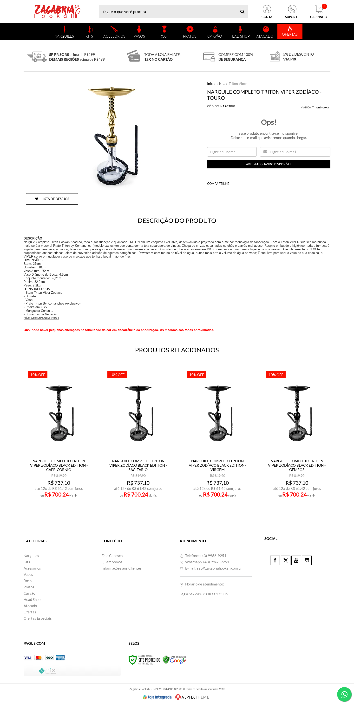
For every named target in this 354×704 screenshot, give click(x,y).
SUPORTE (292, 17)
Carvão (29, 593)
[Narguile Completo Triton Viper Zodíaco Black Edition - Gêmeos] (297, 440)
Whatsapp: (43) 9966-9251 (206, 562)
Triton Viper (238, 83)
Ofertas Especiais (38, 618)
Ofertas (30, 612)
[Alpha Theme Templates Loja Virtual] (192, 697)
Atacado (30, 606)
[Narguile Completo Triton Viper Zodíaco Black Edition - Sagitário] (138, 440)
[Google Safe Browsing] (175, 659)
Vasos (28, 574)
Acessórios (32, 568)
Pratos (29, 587)
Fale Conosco (112, 555)
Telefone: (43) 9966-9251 (205, 555)
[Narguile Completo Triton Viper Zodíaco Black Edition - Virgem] (217, 440)
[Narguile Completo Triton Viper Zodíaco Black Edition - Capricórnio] (59, 440)
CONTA (267, 17)
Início (211, 83)
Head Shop (32, 599)
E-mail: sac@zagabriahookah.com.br (213, 568)
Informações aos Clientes (122, 568)
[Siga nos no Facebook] (275, 560)
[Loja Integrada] (157, 697)
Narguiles (31, 555)
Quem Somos (112, 562)
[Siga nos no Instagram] (307, 560)
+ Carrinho (69, 504)
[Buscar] (242, 11)
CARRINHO (318, 12)
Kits (222, 83)
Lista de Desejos (55, 199)
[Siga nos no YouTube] (296, 560)
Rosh (28, 580)
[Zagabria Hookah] (57, 11)
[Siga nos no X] (285, 560)
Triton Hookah (321, 107)
